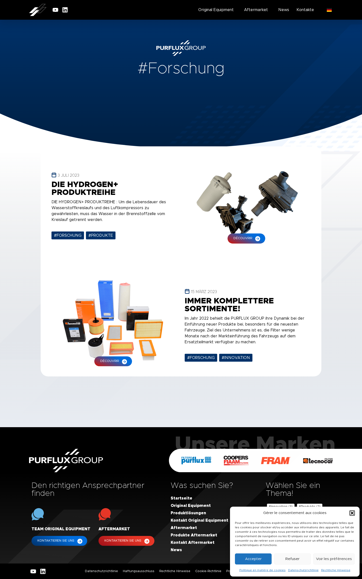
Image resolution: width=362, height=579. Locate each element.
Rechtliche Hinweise (335, 570)
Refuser (292, 559)
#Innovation (236, 358)
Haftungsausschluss (138, 571)
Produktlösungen (188, 513)
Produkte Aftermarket (194, 535)
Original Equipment (216, 10)
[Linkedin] (65, 10)
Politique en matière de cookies (262, 570)
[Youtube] (55, 10)
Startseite (181, 498)
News (283, 10)
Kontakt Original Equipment (199, 520)
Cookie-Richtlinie (208, 571)
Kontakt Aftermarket (192, 543)
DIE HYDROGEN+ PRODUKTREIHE (84, 189)
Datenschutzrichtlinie (303, 570)
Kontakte (305, 10)
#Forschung (68, 235)
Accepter (253, 559)
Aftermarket (256, 10)
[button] (352, 513)
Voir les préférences (334, 559)
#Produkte (100, 235)
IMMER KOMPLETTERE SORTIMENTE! (229, 305)
